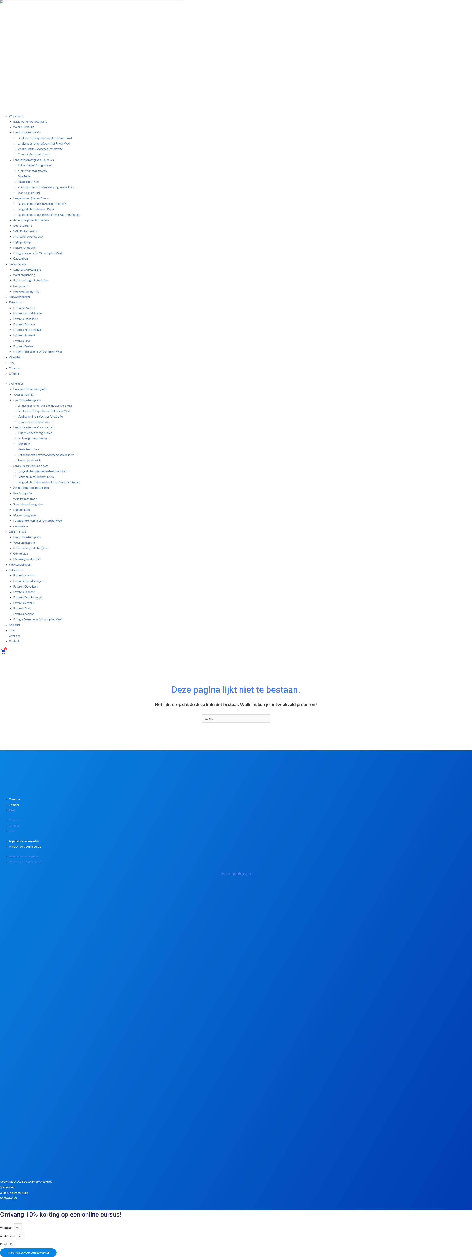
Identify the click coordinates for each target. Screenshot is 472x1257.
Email (4, 1244)
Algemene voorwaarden (24, 841)
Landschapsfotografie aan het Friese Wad (44, 411)
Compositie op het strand (34, 422)
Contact (14, 373)
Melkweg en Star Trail (27, 559)
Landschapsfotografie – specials (33, 427)
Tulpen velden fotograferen (35, 433)
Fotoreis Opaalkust (25, 586)
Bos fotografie (22, 493)
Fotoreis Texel (22, 608)
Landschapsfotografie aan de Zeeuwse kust (45, 405)
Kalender (14, 357)
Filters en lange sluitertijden (30, 280)
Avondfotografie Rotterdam (31, 487)
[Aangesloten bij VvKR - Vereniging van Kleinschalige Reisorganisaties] (18, 1165)
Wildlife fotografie (25, 498)
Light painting (22, 509)
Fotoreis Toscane (24, 591)
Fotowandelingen (20, 564)
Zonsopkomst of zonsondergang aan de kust (46, 187)
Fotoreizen (15, 570)
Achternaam (8, 1236)
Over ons (14, 635)
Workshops (16, 383)
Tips (12, 630)
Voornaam (7, 1227)
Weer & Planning (23, 394)
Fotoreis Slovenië (24, 603)
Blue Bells (24, 443)
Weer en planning (24, 542)
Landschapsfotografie (27, 400)
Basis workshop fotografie (30, 389)
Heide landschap (28, 449)
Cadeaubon (20, 526)
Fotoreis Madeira (24, 575)
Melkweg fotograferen (32, 170)
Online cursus (17, 531)
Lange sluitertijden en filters (30, 465)
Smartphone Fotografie (28, 504)
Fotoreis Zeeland (23, 613)
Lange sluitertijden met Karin (36, 476)
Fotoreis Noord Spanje (27, 581)
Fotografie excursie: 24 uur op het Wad (37, 253)
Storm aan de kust (29, 460)
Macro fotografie (24, 515)
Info (11, 810)
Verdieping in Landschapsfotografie (40, 416)
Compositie (20, 553)
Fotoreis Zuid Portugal (27, 597)
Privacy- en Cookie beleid (25, 846)
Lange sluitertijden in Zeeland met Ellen (42, 471)
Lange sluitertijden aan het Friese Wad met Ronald (49, 214)
